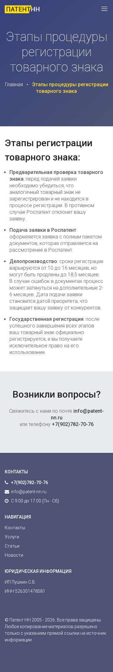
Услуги (12, 536)
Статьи (12, 546)
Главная (14, 84)
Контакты (15, 527)
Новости (14, 555)
